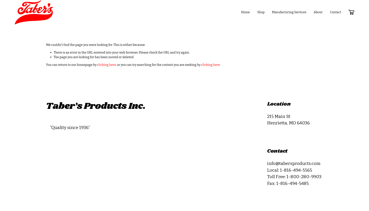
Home (245, 12)
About (318, 12)
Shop (261, 12)
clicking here (106, 65)
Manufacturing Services (289, 12)
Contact (335, 12)
